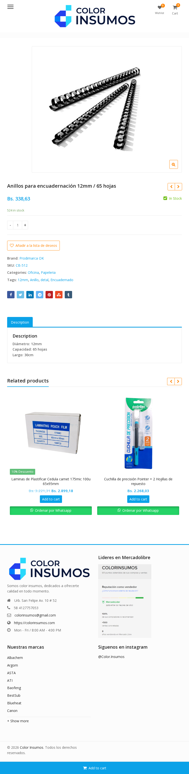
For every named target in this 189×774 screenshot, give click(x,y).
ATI (10, 680)
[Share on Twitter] (20, 294)
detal (44, 279)
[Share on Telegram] (39, 294)
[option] (107, 109)
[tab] (20, 322)
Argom (12, 665)
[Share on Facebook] (11, 294)
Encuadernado (61, 279)
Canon (12, 710)
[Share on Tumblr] (68, 294)
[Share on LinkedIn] (30, 294)
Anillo (34, 279)
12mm (23, 279)
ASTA (11, 672)
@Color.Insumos (111, 656)
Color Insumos (31, 747)
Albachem (15, 657)
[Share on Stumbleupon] (59, 294)
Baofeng (14, 687)
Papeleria (48, 272)
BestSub (13, 695)
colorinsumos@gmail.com (35, 615)
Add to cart (97, 768)
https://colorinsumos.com (34, 622)
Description (20, 322)
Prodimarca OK (31, 258)
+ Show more (18, 721)
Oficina (33, 272)
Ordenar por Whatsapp (53, 510)
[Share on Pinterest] (49, 294)
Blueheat (14, 703)
